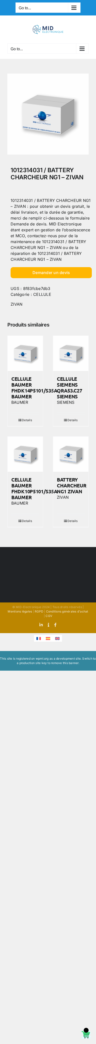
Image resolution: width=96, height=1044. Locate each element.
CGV (49, 616)
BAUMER (19, 402)
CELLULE (42, 294)
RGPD (39, 611)
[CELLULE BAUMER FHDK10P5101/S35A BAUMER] (25, 454)
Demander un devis (51, 272)
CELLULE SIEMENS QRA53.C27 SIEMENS (69, 388)
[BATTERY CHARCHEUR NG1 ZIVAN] (70, 454)
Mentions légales (20, 611)
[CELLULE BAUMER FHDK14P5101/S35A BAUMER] (25, 353)
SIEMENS (66, 402)
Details (27, 420)
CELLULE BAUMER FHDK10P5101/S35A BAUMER (34, 488)
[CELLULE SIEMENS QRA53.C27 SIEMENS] (70, 353)
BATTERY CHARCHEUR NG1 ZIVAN (71, 485)
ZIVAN (16, 304)
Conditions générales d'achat (67, 611)
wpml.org (42, 658)
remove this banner (64, 663)
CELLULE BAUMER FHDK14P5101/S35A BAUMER (34, 388)
